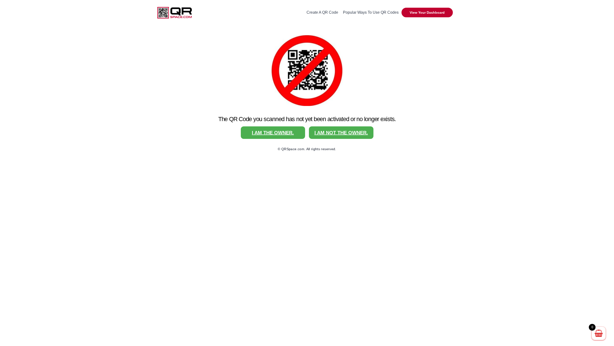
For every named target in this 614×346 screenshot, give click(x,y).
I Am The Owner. (273, 132)
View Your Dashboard (427, 12)
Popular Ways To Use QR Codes (371, 12)
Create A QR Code (322, 12)
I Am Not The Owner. (341, 132)
